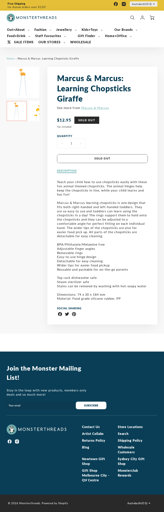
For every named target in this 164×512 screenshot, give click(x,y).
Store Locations (130, 427)
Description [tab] (67, 170)
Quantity (64, 136)
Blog (85, 447)
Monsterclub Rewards (128, 473)
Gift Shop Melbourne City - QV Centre (95, 475)
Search (123, 433)
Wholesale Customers (126, 449)
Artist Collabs (93, 433)
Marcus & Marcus (95, 108)
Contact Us (91, 427)
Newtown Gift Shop (93, 461)
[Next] (42, 82)
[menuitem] (18, 30)
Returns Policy (93, 440)
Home (10, 58)
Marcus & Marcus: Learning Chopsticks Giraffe (48, 58)
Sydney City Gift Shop (131, 461)
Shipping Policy (130, 440)
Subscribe (91, 405)
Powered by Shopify (55, 503)
